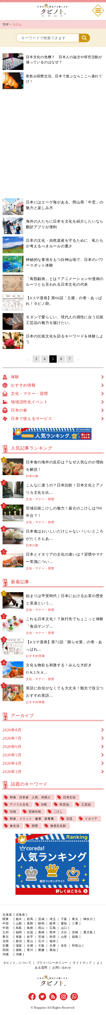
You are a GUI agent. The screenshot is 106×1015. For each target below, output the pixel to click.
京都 (30, 945)
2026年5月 (11, 755)
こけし (58, 811)
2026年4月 (11, 763)
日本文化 (69, 797)
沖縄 (19, 954)
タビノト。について (17, 962)
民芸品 (64, 804)
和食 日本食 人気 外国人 (30, 797)
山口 (64, 928)
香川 (30, 950)
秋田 (53, 936)
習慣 (35, 826)
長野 (30, 923)
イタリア (91, 818)
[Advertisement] (53, 144)
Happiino (40, 1007)
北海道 (20, 914)
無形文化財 (58, 826)
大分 (64, 932)
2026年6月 (11, 747)
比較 (44, 804)
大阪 (41, 945)
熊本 (53, 932)
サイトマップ (82, 962)
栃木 (19, 919)
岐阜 (53, 923)
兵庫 (53, 945)
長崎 (41, 932)
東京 (75, 919)
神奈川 (88, 919)
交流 (69, 818)
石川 (41, 941)
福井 (53, 941)
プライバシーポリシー (52, 962)
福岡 (19, 932)
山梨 (19, 923)
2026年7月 (11, 738)
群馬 (30, 919)
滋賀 (19, 945)
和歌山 (76, 945)
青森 (19, 936)
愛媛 (41, 950)
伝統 (13, 811)
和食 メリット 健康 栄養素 (32, 818)
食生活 (14, 826)
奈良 (64, 945)
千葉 (64, 919)
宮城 (41, 936)
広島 (53, 928)
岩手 (30, 936)
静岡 (41, 923)
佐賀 (30, 932)
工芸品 (86, 804)
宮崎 (75, 932)
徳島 (19, 950)
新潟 (19, 941)
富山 (30, 941)
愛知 (64, 923)
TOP (5, 24)
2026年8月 (11, 730)
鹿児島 (88, 932)
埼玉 (53, 919)
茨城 (41, 919)
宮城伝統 (35, 811)
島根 (30, 928)
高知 (53, 950)
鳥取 (19, 928)
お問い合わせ (61, 967)
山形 (64, 936)
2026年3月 (11, 772)
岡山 (41, 928)
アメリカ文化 (19, 804)
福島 (75, 936)
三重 (75, 923)
